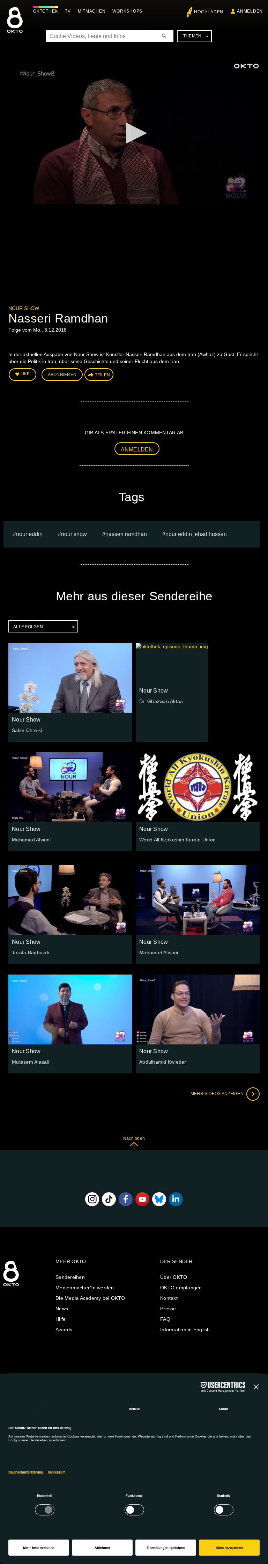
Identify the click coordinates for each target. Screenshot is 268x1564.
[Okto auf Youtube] (142, 1199)
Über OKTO (173, 1277)
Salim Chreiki (27, 730)
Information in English (185, 1329)
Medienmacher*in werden (84, 1287)
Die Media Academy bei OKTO (90, 1298)
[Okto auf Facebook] (126, 1199)
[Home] (11, 1286)
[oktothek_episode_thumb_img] (70, 678)
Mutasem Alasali (30, 1062)
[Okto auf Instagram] (92, 1199)
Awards (64, 1329)
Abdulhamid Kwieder (162, 1062)
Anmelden (137, 449)
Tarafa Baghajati (30, 952)
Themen (192, 36)
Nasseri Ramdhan (126, 534)
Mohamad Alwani (31, 839)
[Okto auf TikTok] (109, 1199)
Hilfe (60, 1319)
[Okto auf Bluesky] (159, 1199)
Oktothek (45, 11)
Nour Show (23, 308)
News (61, 1308)
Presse (168, 1308)
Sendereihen (70, 1277)
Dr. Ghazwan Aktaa (161, 701)
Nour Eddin (29, 534)
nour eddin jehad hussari (196, 534)
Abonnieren (62, 374)
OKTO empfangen (181, 1287)
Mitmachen (92, 11)
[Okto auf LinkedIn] (176, 1199)
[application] (134, 133)
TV (68, 11)
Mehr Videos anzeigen (218, 1093)
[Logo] (246, 66)
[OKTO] (15, 26)
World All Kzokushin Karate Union (177, 839)
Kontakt (169, 1298)
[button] (134, 133)
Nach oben (134, 1138)
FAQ (165, 1319)
